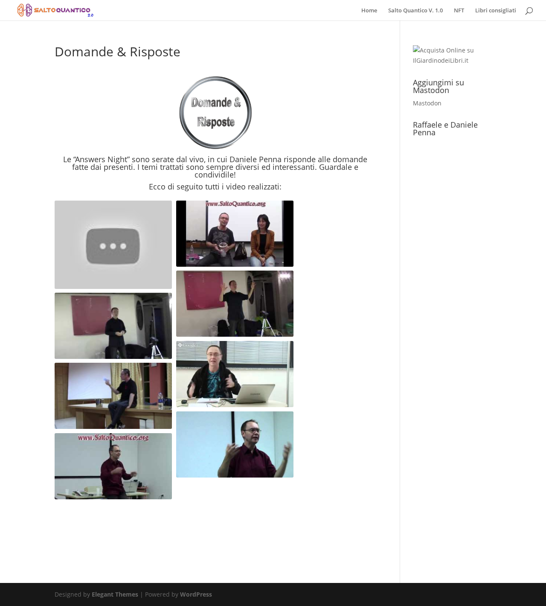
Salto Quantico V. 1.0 (415, 10)
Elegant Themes (115, 594)
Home (369, 10)
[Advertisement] (215, 529)
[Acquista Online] (452, 60)
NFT (459, 10)
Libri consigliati (495, 10)
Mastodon (427, 103)
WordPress (196, 594)
